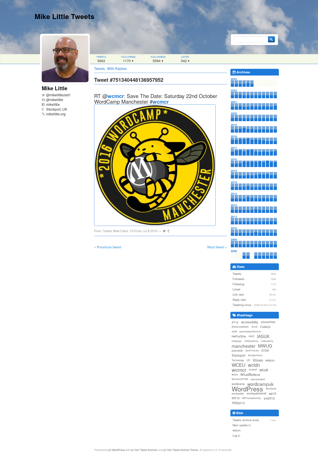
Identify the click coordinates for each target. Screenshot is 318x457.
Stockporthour (255, 355)
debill (234, 331)
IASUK (263, 336)
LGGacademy (251, 341)
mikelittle (56, 99)
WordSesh (271, 388)
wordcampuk (260, 383)
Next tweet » (217, 247)
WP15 (235, 398)
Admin (237, 430)
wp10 (272, 393)
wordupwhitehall (256, 393)
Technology (238, 360)
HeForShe (239, 336)
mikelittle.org (56, 113)
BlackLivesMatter (240, 326)
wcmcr (116, 96)
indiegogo (237, 341)
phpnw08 (237, 350)
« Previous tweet (107, 247)
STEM (265, 350)
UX (248, 360)
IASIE (251, 336)
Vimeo (258, 360)
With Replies (117, 68)
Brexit (254, 326)
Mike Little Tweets (64, 16)
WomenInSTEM (240, 379)
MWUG (265, 345)
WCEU (238, 364)
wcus (235, 374)
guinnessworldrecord (250, 331)
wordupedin (238, 393)
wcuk (263, 369)
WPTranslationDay (251, 398)
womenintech (258, 379)
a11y (235, 322)
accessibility (249, 322)
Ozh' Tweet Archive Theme (182, 450)
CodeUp (265, 327)
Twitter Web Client (115, 230)
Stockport (238, 355)
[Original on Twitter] (164, 229)
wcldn (254, 364)
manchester (243, 345)
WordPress (247, 388)
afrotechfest (268, 322)
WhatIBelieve (250, 374)
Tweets (99, 68)
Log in (236, 435)
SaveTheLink (252, 350)
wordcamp (238, 384)
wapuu (270, 360)
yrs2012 (269, 398)
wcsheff (253, 369)
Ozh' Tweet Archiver (145, 450)
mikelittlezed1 (60, 94)
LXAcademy (267, 341)
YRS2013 (238, 403)
